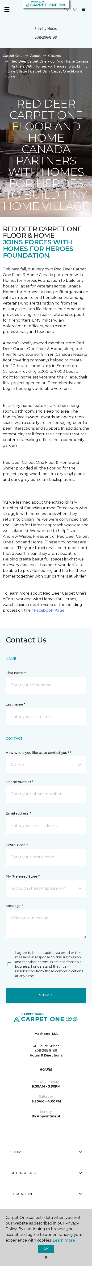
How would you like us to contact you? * (38, 752)
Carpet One (13, 56)
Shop (15, 1152)
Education (21, 1194)
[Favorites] (74, 9)
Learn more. (64, 1240)
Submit (46, 995)
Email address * (18, 813)
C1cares (54, 56)
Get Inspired (23, 1173)
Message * (14, 905)
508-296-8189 (46, 37)
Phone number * (19, 781)
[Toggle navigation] (7, 9)
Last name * (15, 704)
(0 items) (83, 9)
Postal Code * (17, 845)
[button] (66, 9)
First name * (16, 672)
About (35, 56)
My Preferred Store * (22, 876)
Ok (45, 1249)
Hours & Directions (46, 1055)
